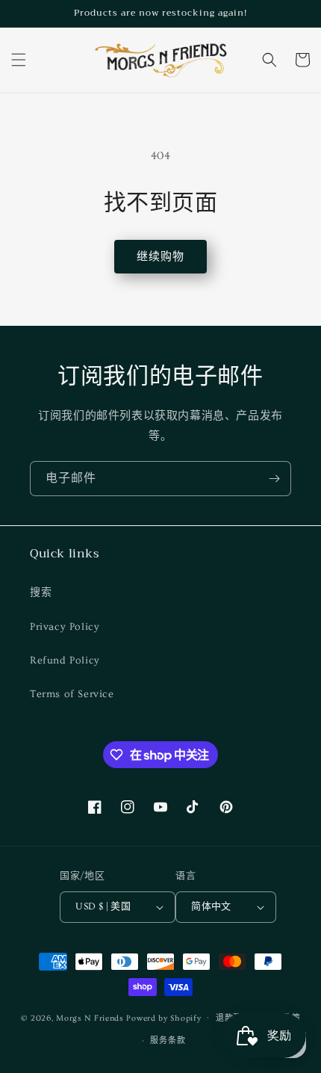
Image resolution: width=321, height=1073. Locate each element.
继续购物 (160, 256)
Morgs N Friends (90, 1017)
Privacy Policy (64, 627)
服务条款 (167, 1040)
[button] (18, 59)
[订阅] (274, 478)
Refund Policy (65, 661)
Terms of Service (72, 694)
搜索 (41, 593)
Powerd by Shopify (163, 1017)
